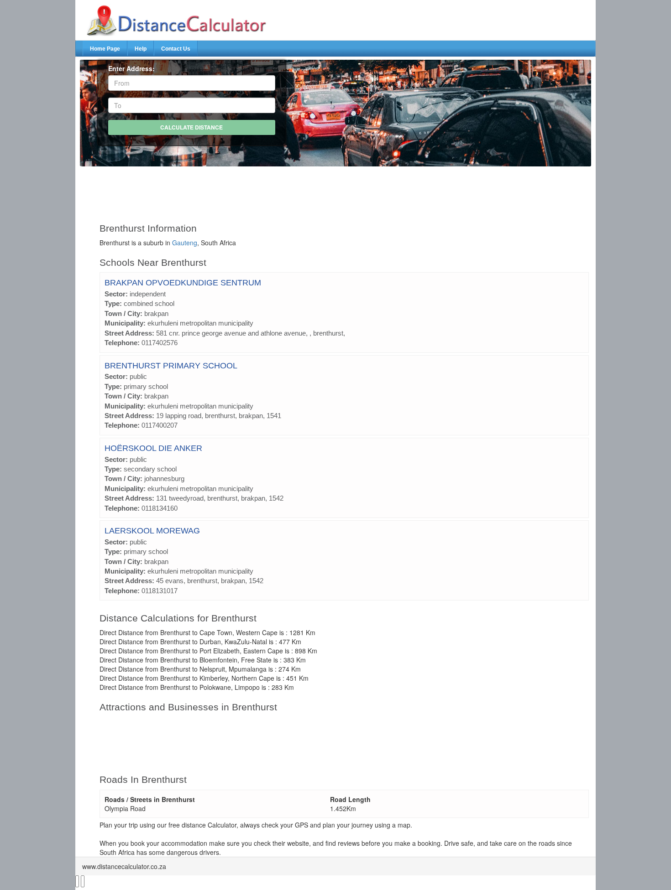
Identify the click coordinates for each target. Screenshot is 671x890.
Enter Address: (131, 68)
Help (141, 49)
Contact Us (175, 49)
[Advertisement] (314, 190)
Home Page (105, 49)
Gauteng (184, 242)
